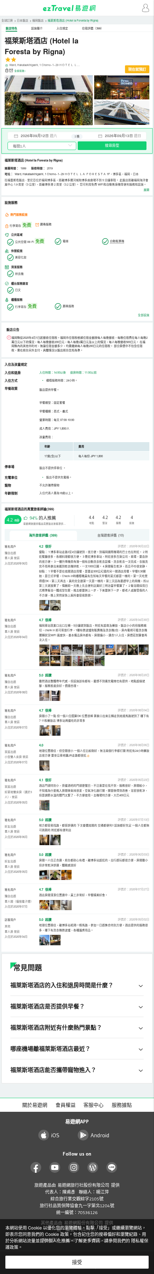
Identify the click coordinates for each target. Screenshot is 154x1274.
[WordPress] (92, 1167)
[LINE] (111, 1167)
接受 (77, 1262)
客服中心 (93, 1105)
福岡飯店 (38, 20)
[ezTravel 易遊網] (77, 8)
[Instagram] (74, 1167)
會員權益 (66, 1105)
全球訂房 (7, 20)
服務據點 (122, 1105)
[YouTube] (55, 1167)
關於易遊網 (34, 1105)
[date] (42, 135)
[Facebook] (36, 1167)
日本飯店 (22, 20)
